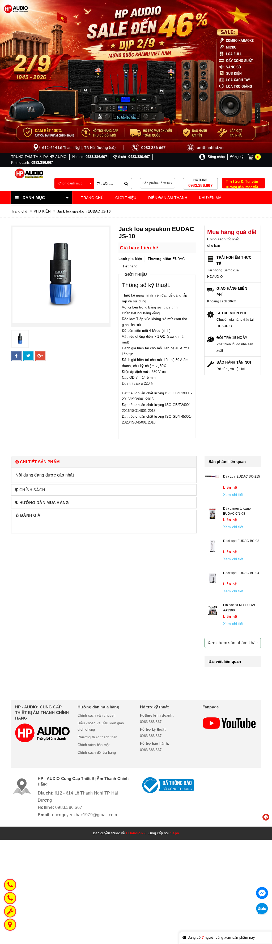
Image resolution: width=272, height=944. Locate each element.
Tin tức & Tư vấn (242, 181)
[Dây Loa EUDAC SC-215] (212, 476)
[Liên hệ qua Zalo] (262, 909)
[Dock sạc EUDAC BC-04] (212, 578)
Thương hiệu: (159, 259)
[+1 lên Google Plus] (40, 356)
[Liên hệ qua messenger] (262, 893)
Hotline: (46, 807)
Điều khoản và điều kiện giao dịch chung (101, 726)
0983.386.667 (200, 185)
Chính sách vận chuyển (96, 715)
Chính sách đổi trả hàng (97, 753)
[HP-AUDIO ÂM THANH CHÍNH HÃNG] (28, 173)
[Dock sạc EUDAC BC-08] (212, 546)
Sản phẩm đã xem (156, 183)
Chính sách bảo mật (94, 745)
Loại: (122, 259)
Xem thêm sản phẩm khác (232, 643)
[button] (103, 462)
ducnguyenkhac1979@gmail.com (84, 815)
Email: (44, 815)
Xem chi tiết (233, 494)
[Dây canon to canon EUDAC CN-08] (212, 514)
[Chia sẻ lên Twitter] (28, 356)
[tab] (103, 461)
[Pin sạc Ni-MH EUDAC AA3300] (212, 610)
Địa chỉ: (45, 793)
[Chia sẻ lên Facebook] (16, 356)
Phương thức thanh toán (97, 737)
